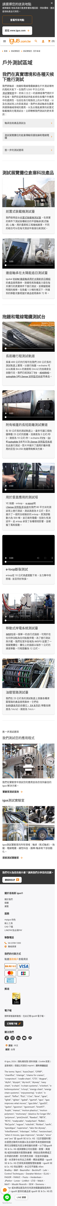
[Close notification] (51, 3)
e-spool (29, 503)
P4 (35, 372)
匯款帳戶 (14, 959)
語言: (13, 1045)
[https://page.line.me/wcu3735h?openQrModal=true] (30, 1038)
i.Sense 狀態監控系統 (31, 376)
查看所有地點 (17, 20)
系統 (26, 507)
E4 (49, 438)
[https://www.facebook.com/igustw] (7, 1038)
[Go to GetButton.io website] (7, 1203)
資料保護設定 (42, 1065)
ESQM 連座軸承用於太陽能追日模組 (31, 279)
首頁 (5, 51)
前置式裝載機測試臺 (30, 217)
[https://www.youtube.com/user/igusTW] (24, 1038)
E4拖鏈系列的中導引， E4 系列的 (23, 705)
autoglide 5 (12, 376)
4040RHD (44, 372)
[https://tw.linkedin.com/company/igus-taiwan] (18, 1038)
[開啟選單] (4, 41)
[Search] (36, 41)
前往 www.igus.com (15, 30)
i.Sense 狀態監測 (15, 507)
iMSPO (9, 634)
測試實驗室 (15, 51)
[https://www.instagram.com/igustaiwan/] (12, 1038)
